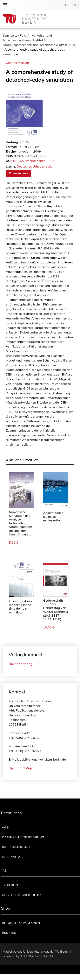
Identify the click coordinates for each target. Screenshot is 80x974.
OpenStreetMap (20, 768)
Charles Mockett (17, 63)
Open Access (18, 173)
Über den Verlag (20, 664)
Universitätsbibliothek (22, 895)
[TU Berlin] (25, 19)
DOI (9, 161)
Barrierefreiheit (16, 847)
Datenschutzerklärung (23, 837)
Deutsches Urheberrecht (34, 166)
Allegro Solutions (36, 956)
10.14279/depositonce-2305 (33, 161)
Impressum (11, 857)
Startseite (10, 35)
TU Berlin (10, 885)
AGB (5, 827)
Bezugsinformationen (21, 923)
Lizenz (10, 166)
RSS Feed (9, 933)
